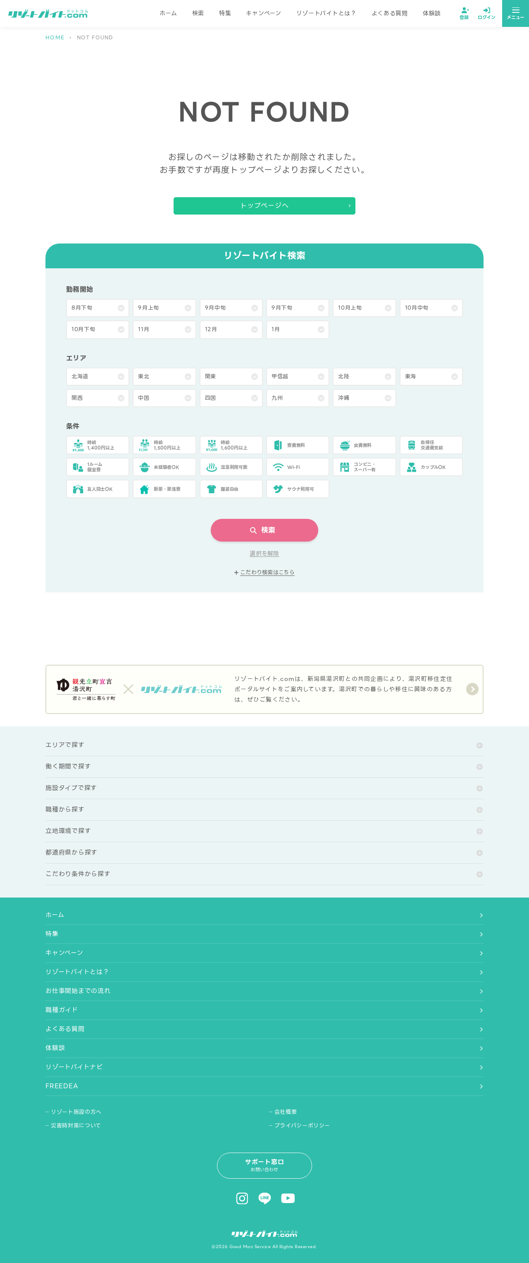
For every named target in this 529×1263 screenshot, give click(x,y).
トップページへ (264, 206)
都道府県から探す (71, 852)
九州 (277, 398)
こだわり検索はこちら (267, 572)
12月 (211, 329)
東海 (410, 376)
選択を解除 (264, 553)
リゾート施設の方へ (76, 1112)
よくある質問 (390, 13)
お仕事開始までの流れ (78, 991)
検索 (198, 13)
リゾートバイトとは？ (326, 13)
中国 (143, 398)
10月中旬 (417, 307)
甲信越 (280, 376)
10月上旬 (350, 307)
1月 (276, 329)
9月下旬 (282, 307)
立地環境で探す (68, 831)
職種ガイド (61, 1010)
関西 (77, 398)
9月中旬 (215, 307)
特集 (225, 13)
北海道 (79, 376)
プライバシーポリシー (302, 1125)
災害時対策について (76, 1125)
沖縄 (343, 398)
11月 (143, 329)
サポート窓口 (264, 1165)
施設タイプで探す (71, 788)
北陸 (343, 376)
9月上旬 (148, 307)
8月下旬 (82, 307)
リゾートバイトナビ (74, 1067)
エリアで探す (65, 745)
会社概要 (285, 1112)
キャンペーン (263, 13)
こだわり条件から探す (78, 874)
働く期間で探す (68, 766)
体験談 (432, 13)
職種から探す (65, 809)
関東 (210, 376)
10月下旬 (83, 329)
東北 (143, 376)
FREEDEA (61, 1086)
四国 (210, 398)
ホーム (168, 13)
